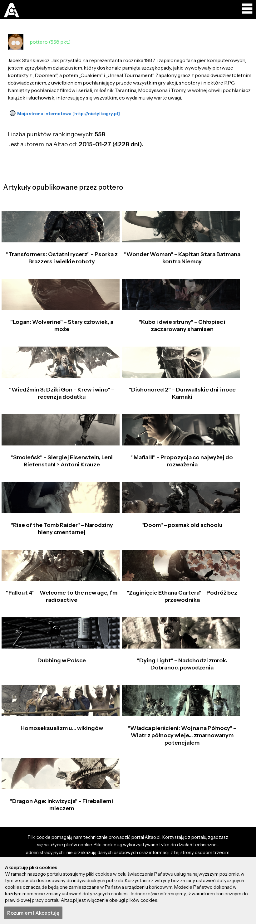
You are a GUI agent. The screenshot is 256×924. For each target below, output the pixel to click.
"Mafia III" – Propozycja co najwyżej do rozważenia (182, 461)
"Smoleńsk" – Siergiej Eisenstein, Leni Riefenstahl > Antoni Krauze (62, 461)
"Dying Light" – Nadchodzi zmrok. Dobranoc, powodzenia (182, 664)
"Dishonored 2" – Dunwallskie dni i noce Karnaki (182, 393)
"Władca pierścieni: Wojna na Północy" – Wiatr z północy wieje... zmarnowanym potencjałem (182, 735)
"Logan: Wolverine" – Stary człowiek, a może (61, 326)
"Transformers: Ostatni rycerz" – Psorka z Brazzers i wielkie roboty (62, 258)
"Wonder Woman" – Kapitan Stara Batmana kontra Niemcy (182, 258)
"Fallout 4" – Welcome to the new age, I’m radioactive (61, 596)
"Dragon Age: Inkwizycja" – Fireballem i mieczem (62, 805)
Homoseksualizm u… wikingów (62, 728)
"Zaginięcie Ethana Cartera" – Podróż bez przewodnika (182, 596)
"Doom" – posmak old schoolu (182, 525)
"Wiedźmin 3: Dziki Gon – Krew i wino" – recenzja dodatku (61, 393)
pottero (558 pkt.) (50, 42)
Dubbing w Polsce (61, 660)
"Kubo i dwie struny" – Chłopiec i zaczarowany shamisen (182, 326)
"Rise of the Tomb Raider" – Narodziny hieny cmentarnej (62, 529)
